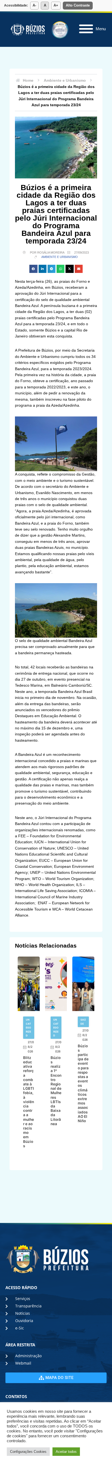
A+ (56, 5)
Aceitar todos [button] (66, 1452)
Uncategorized (28, 1027)
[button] (33, 269)
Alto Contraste (78, 5)
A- (34, 5)
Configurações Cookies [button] (28, 1452)
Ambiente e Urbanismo (59, 256)
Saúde (83, 1021)
